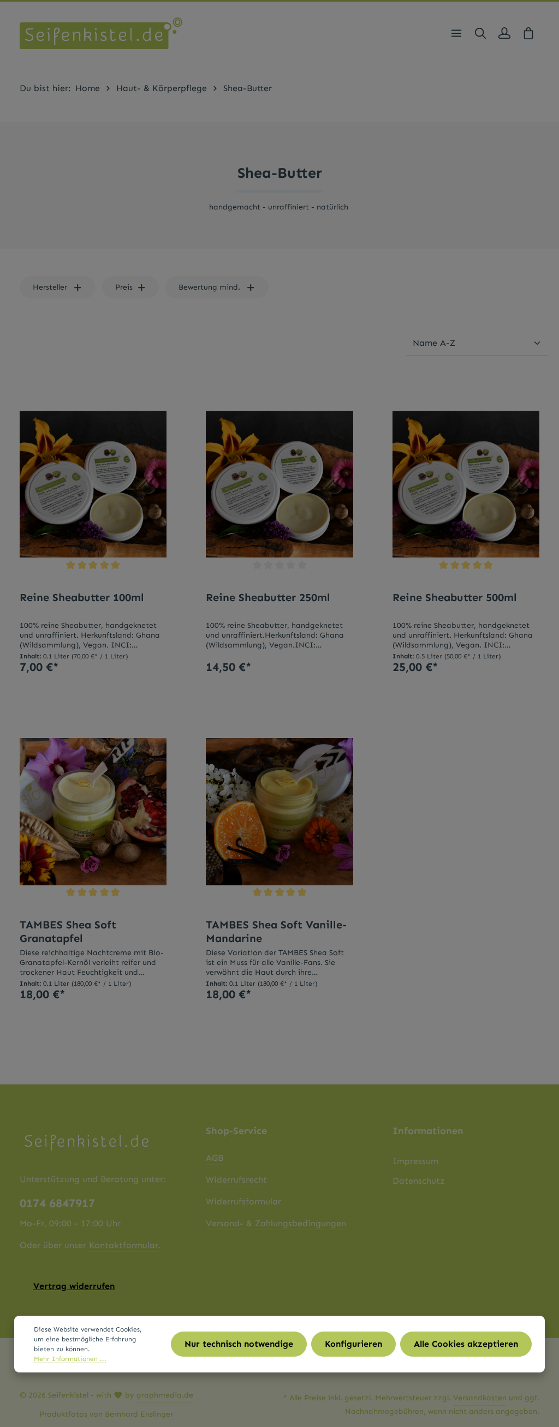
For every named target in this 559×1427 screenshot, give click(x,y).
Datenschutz (419, 1181)
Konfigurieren (353, 1344)
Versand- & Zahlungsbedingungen (276, 1223)
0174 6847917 (57, 1203)
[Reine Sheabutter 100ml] (93, 484)
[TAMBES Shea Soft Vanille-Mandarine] (279, 811)
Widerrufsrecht (236, 1179)
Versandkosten (480, 1397)
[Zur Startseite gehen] (101, 33)
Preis (124, 287)
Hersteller (50, 287)
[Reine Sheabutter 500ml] (466, 484)
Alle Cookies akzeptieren (466, 1344)
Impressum (415, 1161)
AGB (214, 1158)
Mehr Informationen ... (70, 1359)
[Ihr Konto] (504, 33)
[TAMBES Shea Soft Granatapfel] (93, 811)
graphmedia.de (164, 1395)
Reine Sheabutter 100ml (82, 597)
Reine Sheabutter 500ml (455, 597)
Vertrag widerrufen (74, 1286)
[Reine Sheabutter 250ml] (279, 484)
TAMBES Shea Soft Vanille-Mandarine (276, 931)
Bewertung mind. (209, 287)
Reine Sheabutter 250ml (268, 597)
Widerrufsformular (243, 1201)
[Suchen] (480, 33)
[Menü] (456, 33)
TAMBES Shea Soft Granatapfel (68, 931)
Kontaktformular (123, 1245)
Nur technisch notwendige (239, 1344)
